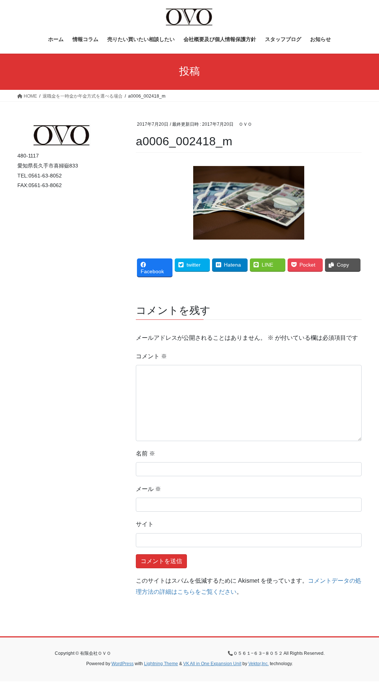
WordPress (122, 663)
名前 (145, 453)
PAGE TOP (363, 657)
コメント (151, 356)
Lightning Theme (161, 663)
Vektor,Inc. (258, 663)
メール (148, 489)
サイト (145, 524)
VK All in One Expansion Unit (212, 663)
